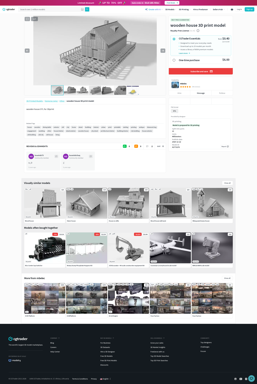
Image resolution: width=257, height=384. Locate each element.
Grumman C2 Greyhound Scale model (163, 266)
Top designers (206, 342)
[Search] (87, 9)
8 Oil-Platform (30, 316)
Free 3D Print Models (108, 360)
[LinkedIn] (236, 379)
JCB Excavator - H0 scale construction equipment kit (126, 266)
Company (53, 338)
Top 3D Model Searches (159, 356)
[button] (82, 9)
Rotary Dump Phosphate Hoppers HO (79, 266)
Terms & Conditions (80, 379)
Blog (52, 343)
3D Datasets (105, 347)
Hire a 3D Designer (107, 351)
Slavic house (71, 221)
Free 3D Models (106, 356)
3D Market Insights (157, 347)
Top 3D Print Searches (159, 360)
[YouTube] (241, 379)
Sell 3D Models (156, 338)
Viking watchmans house (200, 221)
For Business (105, 343)
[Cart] (232, 9)
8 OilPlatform (71, 316)
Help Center (55, 351)
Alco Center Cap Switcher (33, 266)
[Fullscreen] (27, 19)
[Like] (179, 101)
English (104, 379)
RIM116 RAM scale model (200, 266)
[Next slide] (162, 51)
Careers (53, 347)
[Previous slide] (27, 51)
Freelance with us (157, 351)
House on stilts (114, 221)
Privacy (94, 379)
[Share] (222, 101)
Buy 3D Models (106, 338)
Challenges (205, 347)
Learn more (183, 53)
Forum (203, 351)
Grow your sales (156, 343)
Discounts (104, 365)
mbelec (183, 83)
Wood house (29, 221)
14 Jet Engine (113, 316)
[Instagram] (246, 378)
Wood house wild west (158, 221)
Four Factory (155, 316)
